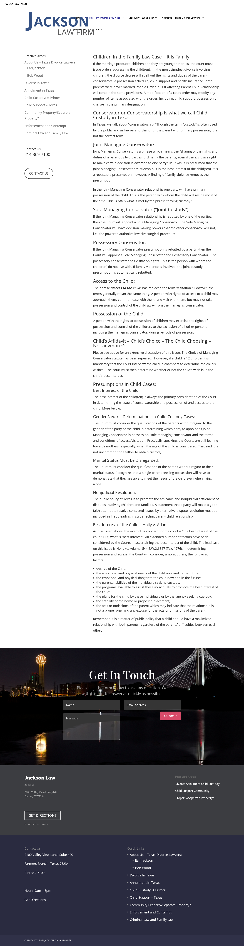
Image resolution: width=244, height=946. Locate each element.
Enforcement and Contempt (45, 126)
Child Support (184, 791)
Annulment (193, 784)
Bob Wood (35, 75)
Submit (170, 716)
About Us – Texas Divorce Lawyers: (181, 17)
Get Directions (35, 900)
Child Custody (210, 784)
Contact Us (96, 29)
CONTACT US (39, 173)
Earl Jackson (36, 68)
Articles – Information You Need (102, 17)
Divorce (180, 784)
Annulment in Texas (39, 90)
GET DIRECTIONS (42, 815)
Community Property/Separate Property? (160, 905)
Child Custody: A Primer (42, 97)
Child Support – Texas (40, 105)
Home (77, 17)
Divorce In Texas (36, 83)
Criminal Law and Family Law (46, 133)
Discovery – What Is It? (141, 17)
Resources (79, 29)
